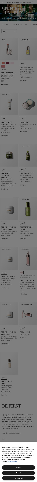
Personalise (18, 478)
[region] (18, 462)
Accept (18, 467)
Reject (18, 473)
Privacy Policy (12, 461)
